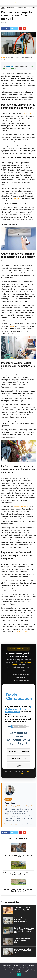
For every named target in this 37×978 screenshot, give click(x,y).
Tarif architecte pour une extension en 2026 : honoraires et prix (23, 919)
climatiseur (17, 198)
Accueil (3, 57)
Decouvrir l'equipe (26, 824)
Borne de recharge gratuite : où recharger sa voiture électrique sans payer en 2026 (24, 930)
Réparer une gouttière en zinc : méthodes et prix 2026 (18, 856)
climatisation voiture (21, 507)
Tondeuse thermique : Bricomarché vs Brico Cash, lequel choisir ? (18, 890)
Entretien (8, 7)
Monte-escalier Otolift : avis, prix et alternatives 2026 (22, 950)
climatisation (28, 113)
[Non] (34, 971)
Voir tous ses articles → (11, 824)
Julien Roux (9, 66)
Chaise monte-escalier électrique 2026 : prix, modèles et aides (22, 909)
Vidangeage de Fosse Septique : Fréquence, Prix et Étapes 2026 (18, 873)
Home (2, 7)
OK (19, 975)
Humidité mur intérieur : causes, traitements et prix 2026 (23, 940)
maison (11, 326)
